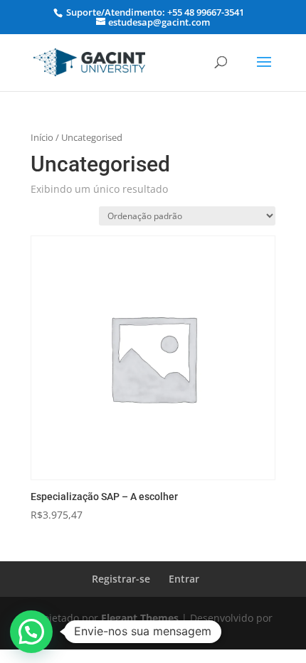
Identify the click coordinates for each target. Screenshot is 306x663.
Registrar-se (121, 578)
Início (42, 137)
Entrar (184, 578)
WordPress (153, 632)
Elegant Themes (140, 618)
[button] (31, 631)
